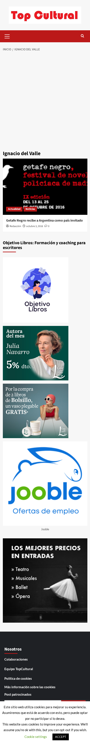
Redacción (15, 226)
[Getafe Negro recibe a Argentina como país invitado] (45, 187)
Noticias (30, 209)
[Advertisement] (45, 101)
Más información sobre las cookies (29, 687)
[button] (7, 35)
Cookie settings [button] (35, 737)
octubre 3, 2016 (34, 226)
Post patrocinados (17, 694)
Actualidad (14, 209)
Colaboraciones (16, 659)
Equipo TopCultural (18, 669)
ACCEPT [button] (60, 737)
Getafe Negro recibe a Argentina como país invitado (44, 220)
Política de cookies (18, 678)
